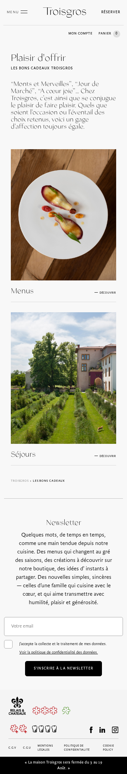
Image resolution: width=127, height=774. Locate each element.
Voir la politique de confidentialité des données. (58, 653)
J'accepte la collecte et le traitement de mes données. (63, 648)
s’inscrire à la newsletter (63, 668)
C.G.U (27, 748)
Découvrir (108, 293)
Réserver (110, 12)
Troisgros (20, 480)
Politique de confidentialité (76, 748)
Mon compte (80, 34)
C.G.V (12, 748)
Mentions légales (45, 748)
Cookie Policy (108, 748)
